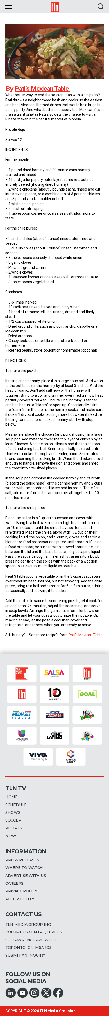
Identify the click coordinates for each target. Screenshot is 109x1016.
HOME (11, 796)
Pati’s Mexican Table (42, 88)
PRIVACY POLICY (21, 891)
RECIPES (13, 828)
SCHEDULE (16, 804)
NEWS (11, 835)
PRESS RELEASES (22, 860)
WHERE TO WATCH (24, 867)
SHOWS (12, 812)
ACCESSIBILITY (19, 899)
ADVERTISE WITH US (25, 875)
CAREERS (14, 883)
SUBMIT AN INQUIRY (25, 955)
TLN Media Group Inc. (57, 1011)
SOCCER (13, 820)
